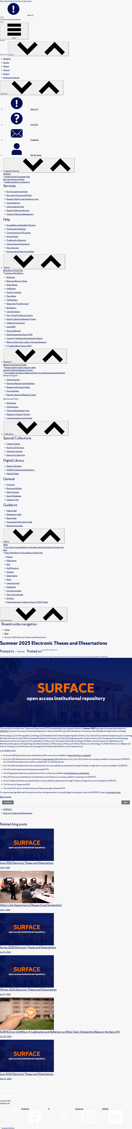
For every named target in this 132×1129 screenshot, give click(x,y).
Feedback (34, 140)
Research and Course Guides (18, 387)
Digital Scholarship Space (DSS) (19, 334)
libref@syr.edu (5, 1103)
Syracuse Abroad (13, 331)
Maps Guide (11, 518)
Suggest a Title (12, 499)
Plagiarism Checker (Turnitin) (18, 414)
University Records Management (19, 214)
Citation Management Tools (17, 410)
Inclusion (10, 572)
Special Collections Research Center (21, 319)
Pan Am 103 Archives (15, 447)
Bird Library (11, 308)
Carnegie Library (13, 311)
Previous (7, 802)
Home (7, 630)
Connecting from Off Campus (18, 232)
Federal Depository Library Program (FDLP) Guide (27, 602)
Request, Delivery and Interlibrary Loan (22, 199)
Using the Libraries (12, 171)
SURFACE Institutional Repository (20, 470)
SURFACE (4, 731)
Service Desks (12, 236)
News (8, 579)
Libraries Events (13, 583)
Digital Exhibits (12, 473)
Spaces (7, 267)
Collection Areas (13, 444)
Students (7, 58)
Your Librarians (12, 248)
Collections (9, 434)
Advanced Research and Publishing (20, 383)
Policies (9, 557)
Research (8, 362)
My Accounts (35, 155)
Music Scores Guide (14, 525)
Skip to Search (4, 1)
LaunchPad (10, 326)
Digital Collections (14, 466)
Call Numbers (12, 300)
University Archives (14, 451)
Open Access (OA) (50, 759)
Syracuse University (11, 77)
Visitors (6, 70)
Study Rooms (11, 285)
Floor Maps (11, 296)
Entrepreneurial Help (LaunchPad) (20, 251)
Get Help (34, 124)
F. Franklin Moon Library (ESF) (19, 346)
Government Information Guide (19, 522)
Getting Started (12, 379)
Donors (6, 74)
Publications (11, 560)
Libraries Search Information (18, 244)
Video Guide (11, 510)
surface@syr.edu (114, 792)
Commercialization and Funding (19, 418)
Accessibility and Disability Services (21, 225)
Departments (11, 575)
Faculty (6, 62)
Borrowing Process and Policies (19, 195)
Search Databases (13, 496)
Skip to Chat (14, 1)
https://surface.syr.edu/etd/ (79, 755)
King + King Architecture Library (19, 315)
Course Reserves (13, 203)
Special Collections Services (17, 210)
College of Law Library (15, 323)
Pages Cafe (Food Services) (17, 303)
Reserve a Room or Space (16, 281)
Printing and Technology (16, 229)
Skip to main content (25, 1)
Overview (10, 484)
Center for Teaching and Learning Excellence (24, 338)
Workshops (11, 403)
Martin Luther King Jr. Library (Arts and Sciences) (26, 342)
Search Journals (12, 492)
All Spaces (10, 277)
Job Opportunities (13, 591)
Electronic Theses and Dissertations (17, 813)
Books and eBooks (14, 488)
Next (126, 802)
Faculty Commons (13, 292)
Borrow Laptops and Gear (17, 191)
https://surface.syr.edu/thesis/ (76, 773)
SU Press (10, 598)
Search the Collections (15, 455)
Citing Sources (12, 407)
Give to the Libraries (14, 594)
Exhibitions (11, 288)
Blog (8, 564)
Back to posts (5, 797)
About (7, 541)
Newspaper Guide (13, 514)
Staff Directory (12, 568)
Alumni (6, 66)
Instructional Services (15, 206)
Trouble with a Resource (16, 240)
